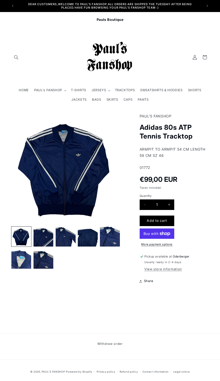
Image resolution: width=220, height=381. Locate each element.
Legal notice (181, 371)
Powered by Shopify (79, 371)
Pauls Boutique (110, 19)
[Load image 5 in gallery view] (110, 237)
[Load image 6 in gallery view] (21, 259)
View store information (163, 269)
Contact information (155, 371)
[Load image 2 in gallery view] (43, 237)
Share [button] (148, 281)
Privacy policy (106, 371)
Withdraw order (110, 344)
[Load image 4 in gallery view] (88, 237)
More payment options (157, 244)
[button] (16, 57)
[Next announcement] (207, 6)
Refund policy (129, 371)
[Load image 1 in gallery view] (21, 237)
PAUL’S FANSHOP (53, 371)
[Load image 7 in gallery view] (43, 259)
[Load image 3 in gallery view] (66, 237)
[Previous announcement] (12, 6)
